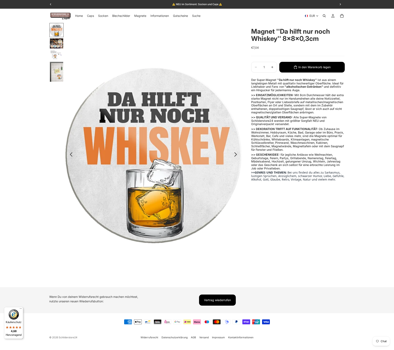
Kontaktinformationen (240, 337)
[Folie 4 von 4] (56, 72)
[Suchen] (324, 15)
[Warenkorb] (341, 15)
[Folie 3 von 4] (56, 55)
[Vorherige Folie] (70, 155)
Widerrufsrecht (149, 337)
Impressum (218, 337)
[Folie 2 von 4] (56, 43)
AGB (193, 337)
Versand (204, 337)
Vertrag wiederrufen (217, 300)
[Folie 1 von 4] (56, 30)
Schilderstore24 (68, 337)
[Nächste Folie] (236, 155)
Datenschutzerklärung (174, 337)
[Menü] (20, 309)
